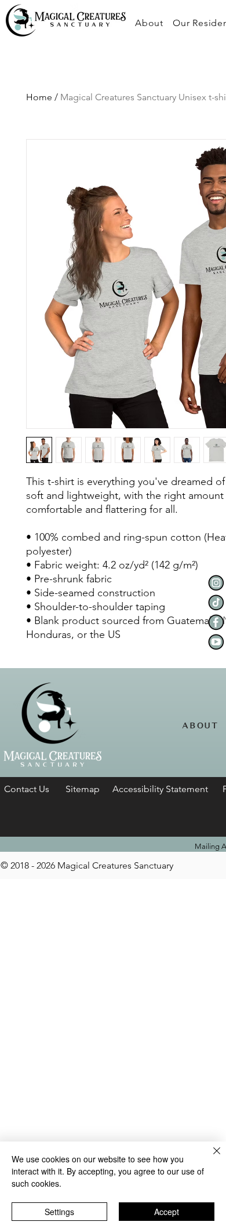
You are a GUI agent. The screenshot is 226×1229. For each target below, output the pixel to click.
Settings (59, 1211)
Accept (166, 1211)
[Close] (210, 1158)
